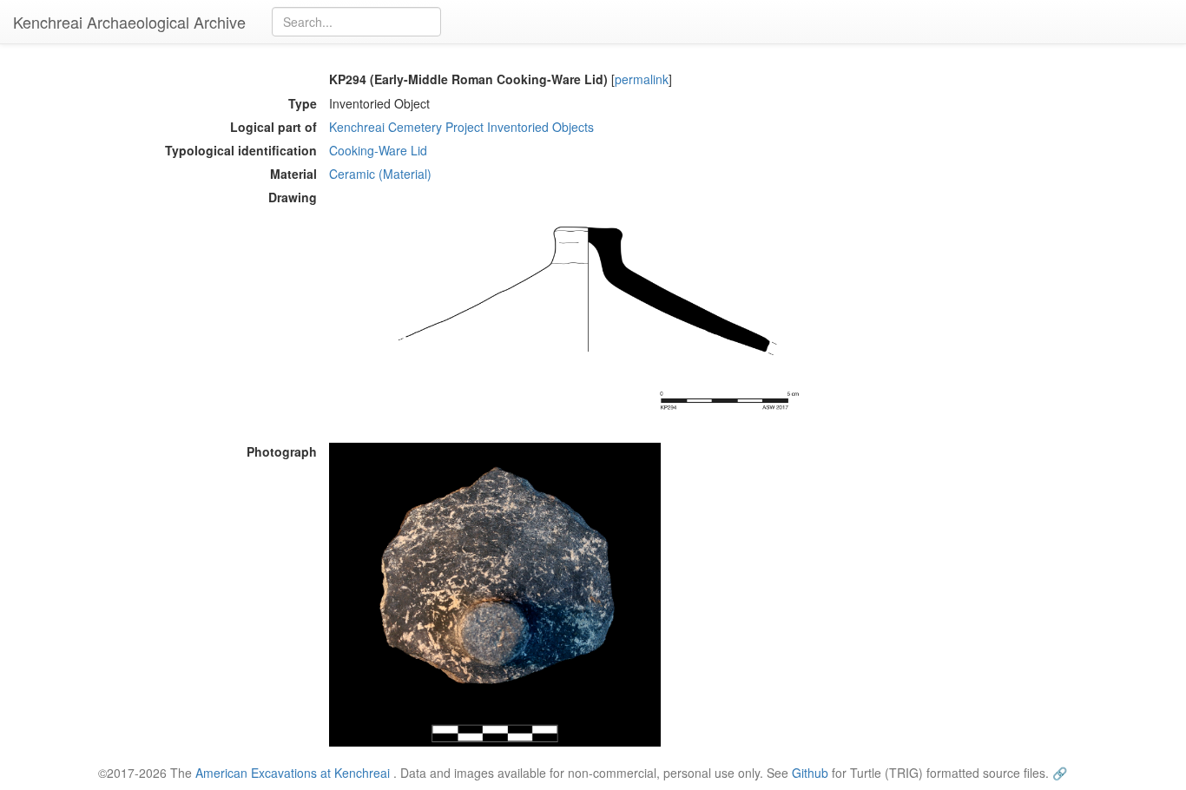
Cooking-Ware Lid (378, 150)
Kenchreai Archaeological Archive (129, 21)
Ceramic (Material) (380, 173)
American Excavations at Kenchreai (292, 772)
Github (810, 772)
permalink (642, 79)
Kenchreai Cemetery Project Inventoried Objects (461, 126)
